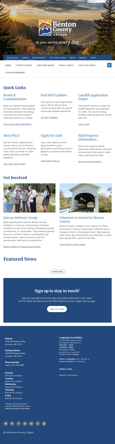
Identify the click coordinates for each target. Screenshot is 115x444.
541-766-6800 (82, 359)
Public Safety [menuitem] (66, 65)
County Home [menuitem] (12, 57)
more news (57, 271)
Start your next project (14, 164)
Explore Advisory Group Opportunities (22, 246)
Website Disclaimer (68, 375)
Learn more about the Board (17, 124)
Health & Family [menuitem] (87, 65)
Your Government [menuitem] (15, 72)
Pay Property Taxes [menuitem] (58, 57)
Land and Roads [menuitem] (45, 65)
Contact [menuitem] (30, 60)
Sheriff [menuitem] (72, 57)
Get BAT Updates (49, 117)
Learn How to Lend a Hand (72, 244)
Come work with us (50, 161)
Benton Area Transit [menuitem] (15, 60)
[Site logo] (57, 32)
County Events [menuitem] (24, 65)
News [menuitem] (8, 65)
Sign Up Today (57, 309)
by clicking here (72, 361)
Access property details (89, 161)
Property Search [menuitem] (39, 57)
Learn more (84, 124)
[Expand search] (109, 65)
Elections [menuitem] (82, 57)
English (92, 1)
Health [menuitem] (93, 57)
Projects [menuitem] (25, 57)
